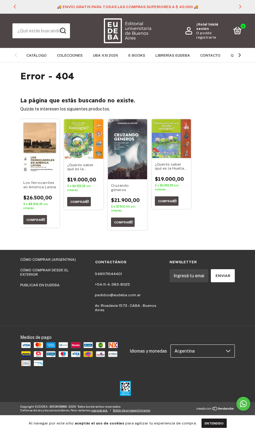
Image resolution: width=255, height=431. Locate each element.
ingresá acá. (99, 410)
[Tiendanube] (215, 409)
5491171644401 (108, 274)
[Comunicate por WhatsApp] (243, 404)
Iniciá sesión (207, 26)
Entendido (214, 423)
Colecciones (70, 55)
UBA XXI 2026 (105, 55)
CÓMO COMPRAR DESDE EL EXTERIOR (44, 272)
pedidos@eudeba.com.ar (118, 295)
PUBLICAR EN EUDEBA (40, 285)
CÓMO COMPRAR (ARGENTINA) (48, 259)
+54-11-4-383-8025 (112, 284)
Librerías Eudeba (172, 55)
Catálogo (36, 55)
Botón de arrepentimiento (131, 410)
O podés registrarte (206, 35)
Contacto (210, 55)
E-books (136, 55)
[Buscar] (63, 30)
